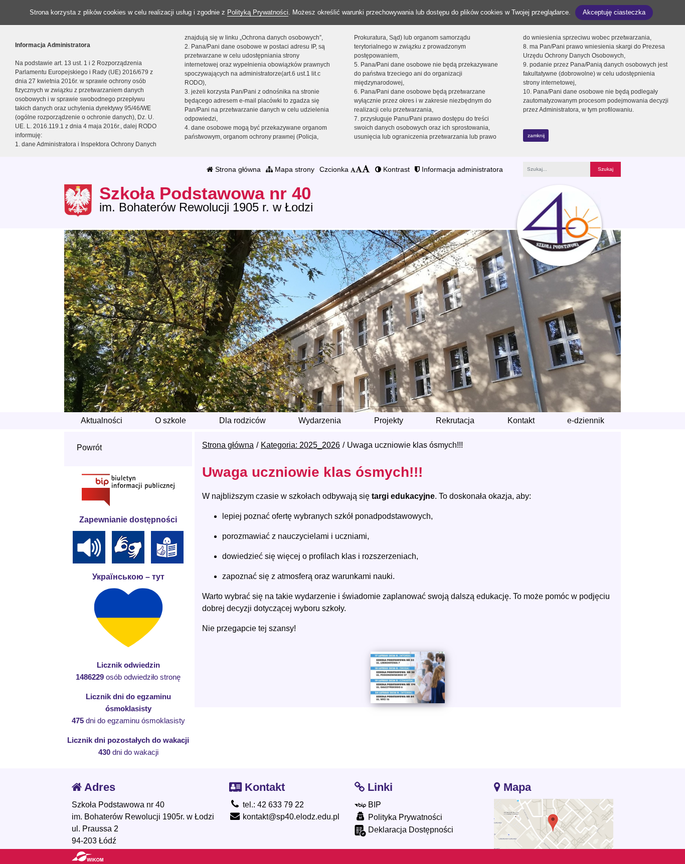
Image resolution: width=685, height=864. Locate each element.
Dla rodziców (242, 420)
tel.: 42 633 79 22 (272, 804)
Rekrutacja (455, 420)
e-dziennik (585, 420)
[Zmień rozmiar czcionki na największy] (366, 169)
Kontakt (521, 420)
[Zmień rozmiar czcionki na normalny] (353, 169)
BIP (373, 804)
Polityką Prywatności (257, 12)
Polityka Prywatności (404, 817)
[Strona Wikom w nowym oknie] (87, 856)
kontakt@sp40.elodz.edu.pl (290, 816)
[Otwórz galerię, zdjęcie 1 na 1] (408, 677)
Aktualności (101, 420)
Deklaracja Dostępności (409, 829)
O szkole (170, 420)
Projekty (388, 420)
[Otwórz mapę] (554, 823)
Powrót (89, 447)
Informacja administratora (461, 169)
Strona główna (237, 169)
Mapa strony (293, 169)
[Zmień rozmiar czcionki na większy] (359, 169)
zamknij (536, 135)
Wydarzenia (319, 420)
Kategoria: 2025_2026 (300, 445)
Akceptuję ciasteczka (614, 12)
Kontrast (395, 169)
